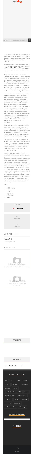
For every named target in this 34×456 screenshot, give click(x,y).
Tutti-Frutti (17, 403)
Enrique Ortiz (9, 267)
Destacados (24, 384)
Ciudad (25, 380)
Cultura (7, 384)
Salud (16, 399)
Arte (6, 380)
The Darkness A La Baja (17, 280)
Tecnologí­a (24, 399)
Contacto (17, 451)
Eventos (7, 388)
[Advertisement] (17, 21)
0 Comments (26, 267)
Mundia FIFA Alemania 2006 (13, 392)
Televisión (8, 403)
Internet (15, 388)
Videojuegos (22, 407)
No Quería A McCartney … (17, 264)
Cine (18, 380)
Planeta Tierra (22, 395)
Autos (12, 380)
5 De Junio (17, 226)
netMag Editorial (10, 395)
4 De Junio (17, 218)
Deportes (15, 384)
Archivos (6, 366)
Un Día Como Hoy (10, 407)
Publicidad (8, 399)
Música (26, 392)
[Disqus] (17, 314)
